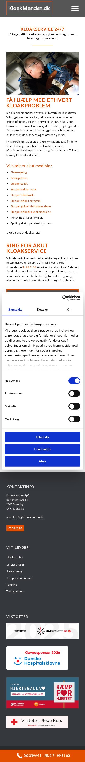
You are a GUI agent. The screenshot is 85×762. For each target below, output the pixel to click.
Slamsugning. (19, 172)
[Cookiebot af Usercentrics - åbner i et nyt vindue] (62, 298)
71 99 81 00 (29, 267)
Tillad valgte (42, 449)
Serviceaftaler (15, 564)
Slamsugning (14, 571)
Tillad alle (42, 437)
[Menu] (73, 8)
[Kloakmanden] (35, 8)
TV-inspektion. (19, 178)
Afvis (42, 461)
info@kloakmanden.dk (29, 517)
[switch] (74, 393)
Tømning (11, 584)
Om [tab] (69, 309)
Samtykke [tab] (15, 309)
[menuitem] (73, 8)
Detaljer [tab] (42, 309)
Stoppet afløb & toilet (19, 578)
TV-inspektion (15, 591)
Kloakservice (14, 557)
